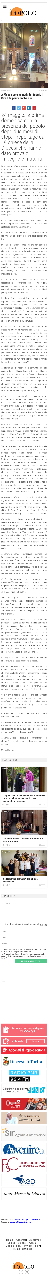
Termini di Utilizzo (23, 1248)
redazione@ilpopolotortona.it (20, 1222)
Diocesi (5, 21)
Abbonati (21, 1239)
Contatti (33, 1242)
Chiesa (11, 1242)
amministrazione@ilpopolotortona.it (27, 1219)
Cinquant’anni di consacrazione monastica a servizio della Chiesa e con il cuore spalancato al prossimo (23, 798)
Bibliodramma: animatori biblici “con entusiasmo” (20, 880)
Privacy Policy (32, 1245)
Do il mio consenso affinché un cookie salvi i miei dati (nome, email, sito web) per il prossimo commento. (24, 951)
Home (9, 1239)
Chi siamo (34, 1239)
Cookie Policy (13, 1245)
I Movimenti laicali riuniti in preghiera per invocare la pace (22, 840)
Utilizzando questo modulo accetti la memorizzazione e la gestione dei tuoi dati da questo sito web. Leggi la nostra (23, 956)
